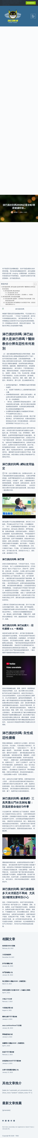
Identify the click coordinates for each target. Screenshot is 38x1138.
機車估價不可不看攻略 (9, 1016)
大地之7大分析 (7, 999)
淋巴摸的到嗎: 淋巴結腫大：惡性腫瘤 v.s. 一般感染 (20, 294)
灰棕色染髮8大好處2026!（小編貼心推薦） (16, 990)
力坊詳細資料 (6, 954)
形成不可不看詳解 (8, 1052)
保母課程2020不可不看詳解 (11, 1061)
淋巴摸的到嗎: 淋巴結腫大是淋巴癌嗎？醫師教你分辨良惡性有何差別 (18, 288)
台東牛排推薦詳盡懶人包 (10, 1070)
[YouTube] (14, 1120)
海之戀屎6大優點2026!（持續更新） (14, 981)
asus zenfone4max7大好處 (11, 1025)
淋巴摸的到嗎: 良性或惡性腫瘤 (11, 296)
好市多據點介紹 (7, 963)
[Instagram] (8, 1120)
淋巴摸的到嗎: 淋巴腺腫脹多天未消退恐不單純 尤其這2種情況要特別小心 (20, 303)
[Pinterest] (11, 1120)
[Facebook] (3, 1120)
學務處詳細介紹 (7, 1034)
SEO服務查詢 (30, 3)
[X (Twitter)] (5, 1120)
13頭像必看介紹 (7, 1008)
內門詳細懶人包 (7, 972)
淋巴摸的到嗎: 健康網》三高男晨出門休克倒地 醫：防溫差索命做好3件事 (20, 299)
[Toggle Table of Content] (34, 284)
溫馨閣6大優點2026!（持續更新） (13, 1043)
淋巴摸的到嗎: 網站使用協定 (12, 291)
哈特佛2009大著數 (8, 946)
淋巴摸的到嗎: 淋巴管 (13, 292)
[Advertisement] (19, 110)
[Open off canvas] (33, 16)
